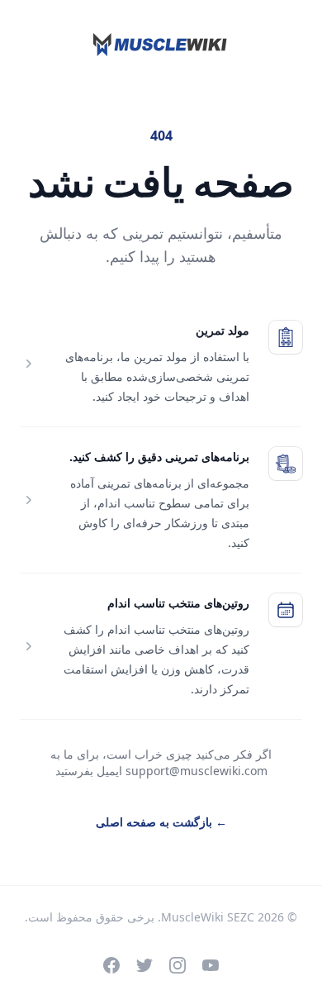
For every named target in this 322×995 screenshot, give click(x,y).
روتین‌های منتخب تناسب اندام (178, 603)
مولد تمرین (222, 330)
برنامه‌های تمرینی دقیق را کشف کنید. (159, 456)
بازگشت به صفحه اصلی (161, 822)
